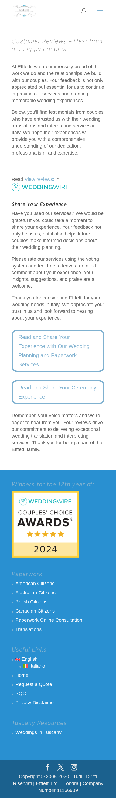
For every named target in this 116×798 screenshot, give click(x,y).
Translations (28, 629)
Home (21, 675)
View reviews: (39, 179)
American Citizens (34, 583)
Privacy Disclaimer (35, 702)
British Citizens (31, 601)
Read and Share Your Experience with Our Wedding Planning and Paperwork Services (54, 350)
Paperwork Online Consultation (48, 620)
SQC (20, 693)
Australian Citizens (35, 592)
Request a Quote (33, 684)
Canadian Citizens (35, 611)
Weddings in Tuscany (38, 732)
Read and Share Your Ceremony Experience (57, 392)
